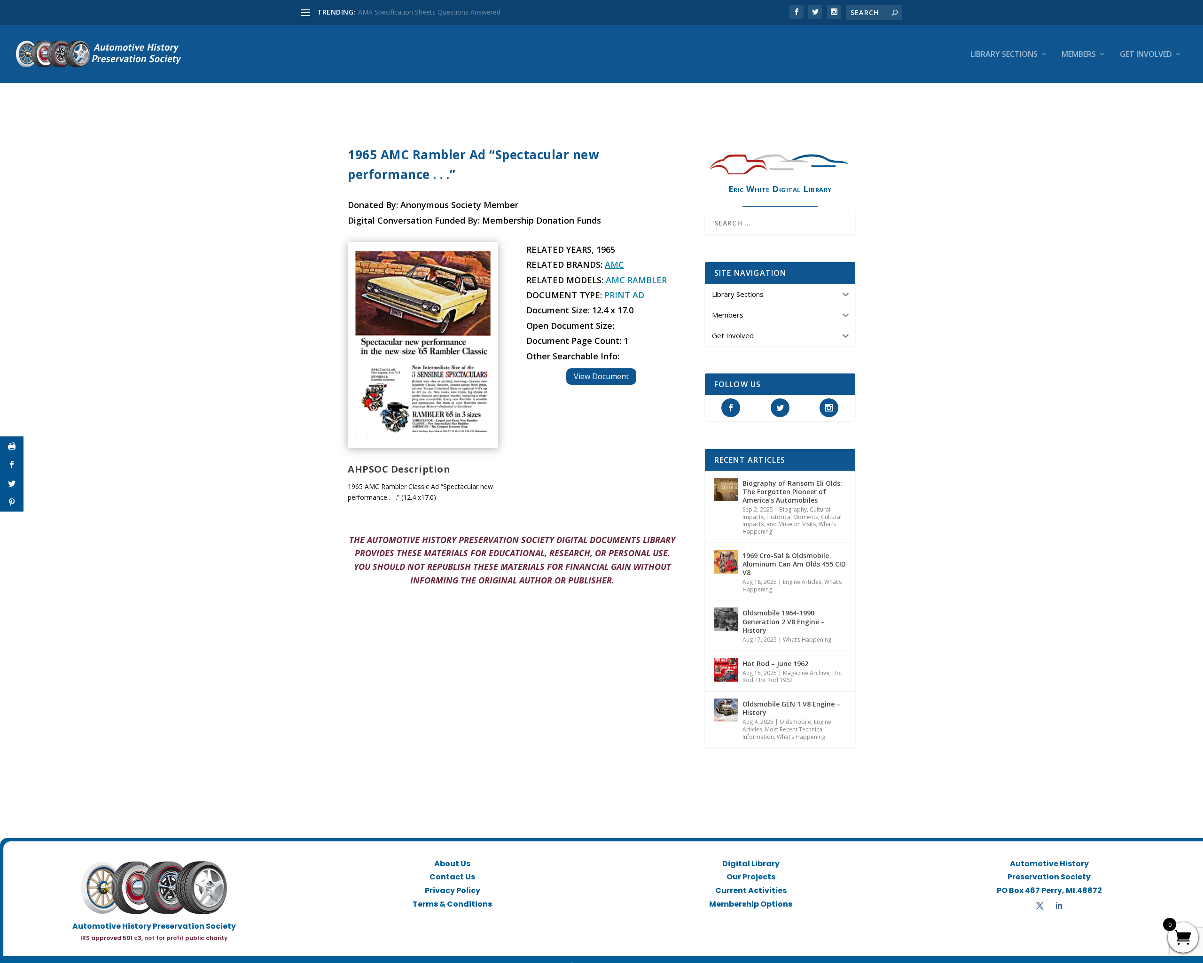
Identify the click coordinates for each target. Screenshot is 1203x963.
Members (1079, 54)
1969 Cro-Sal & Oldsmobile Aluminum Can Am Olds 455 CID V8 (794, 564)
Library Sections (1004, 54)
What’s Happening (807, 640)
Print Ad (624, 295)
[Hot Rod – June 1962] (726, 670)
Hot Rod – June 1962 (775, 663)
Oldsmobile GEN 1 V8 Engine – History (791, 708)
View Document (601, 376)
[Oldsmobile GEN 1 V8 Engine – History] (726, 710)
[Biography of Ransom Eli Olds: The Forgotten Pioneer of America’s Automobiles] (726, 489)
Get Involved (1146, 54)
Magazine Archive (806, 673)
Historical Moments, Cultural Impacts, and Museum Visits (792, 520)
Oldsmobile (795, 722)
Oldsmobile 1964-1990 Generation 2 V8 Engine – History (783, 621)
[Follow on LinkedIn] (1058, 905)
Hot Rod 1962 (774, 680)
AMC (614, 264)
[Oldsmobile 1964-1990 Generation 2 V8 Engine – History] (726, 619)
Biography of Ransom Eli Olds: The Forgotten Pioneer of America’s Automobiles (792, 492)
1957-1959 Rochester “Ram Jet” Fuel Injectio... (427, 12)
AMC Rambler (636, 280)
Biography (793, 509)
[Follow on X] (1039, 905)
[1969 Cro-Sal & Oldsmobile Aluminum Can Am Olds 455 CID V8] (726, 562)
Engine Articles (802, 582)
